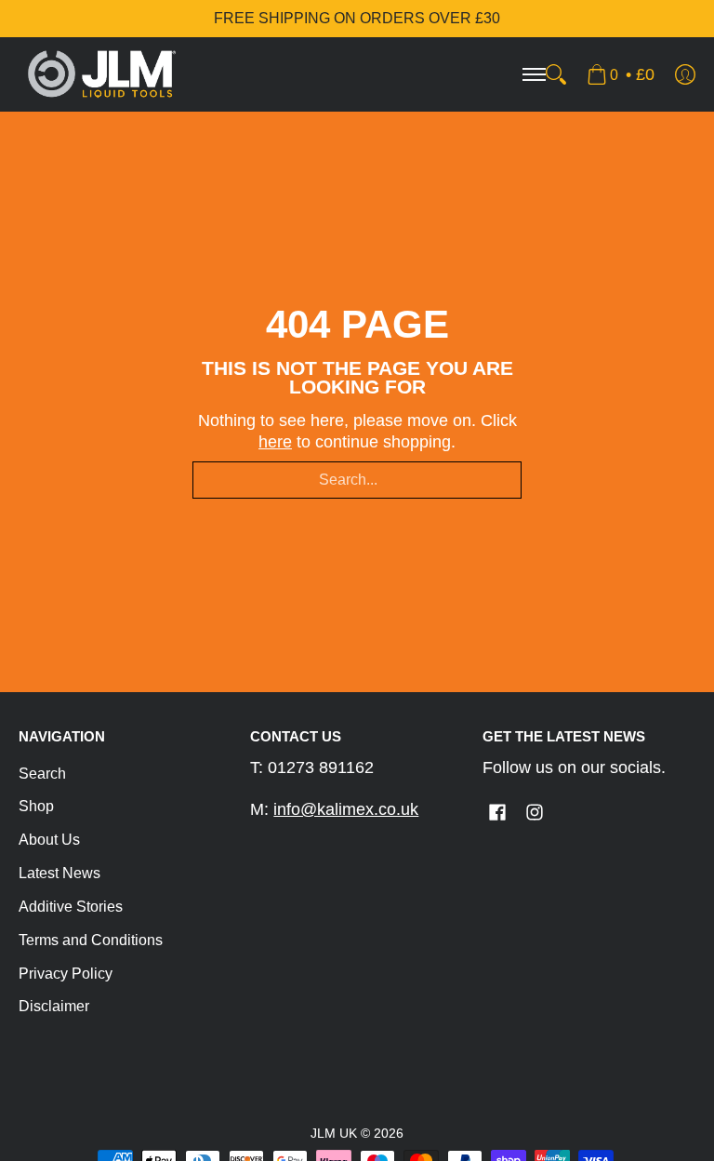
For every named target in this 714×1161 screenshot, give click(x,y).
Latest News (59, 873)
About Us (49, 839)
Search (42, 773)
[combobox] (357, 480)
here (275, 442)
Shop (36, 806)
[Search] (556, 74)
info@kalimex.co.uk (345, 809)
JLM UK (334, 1134)
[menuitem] (620, 74)
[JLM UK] (102, 74)
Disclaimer (54, 1006)
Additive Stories (71, 906)
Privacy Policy (65, 973)
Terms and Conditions (91, 940)
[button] (497, 814)
